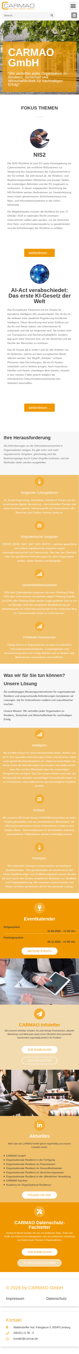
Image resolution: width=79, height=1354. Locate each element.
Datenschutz (56, 1298)
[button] (73, 6)
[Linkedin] (74, 15)
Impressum (15, 1298)
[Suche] (52, 15)
